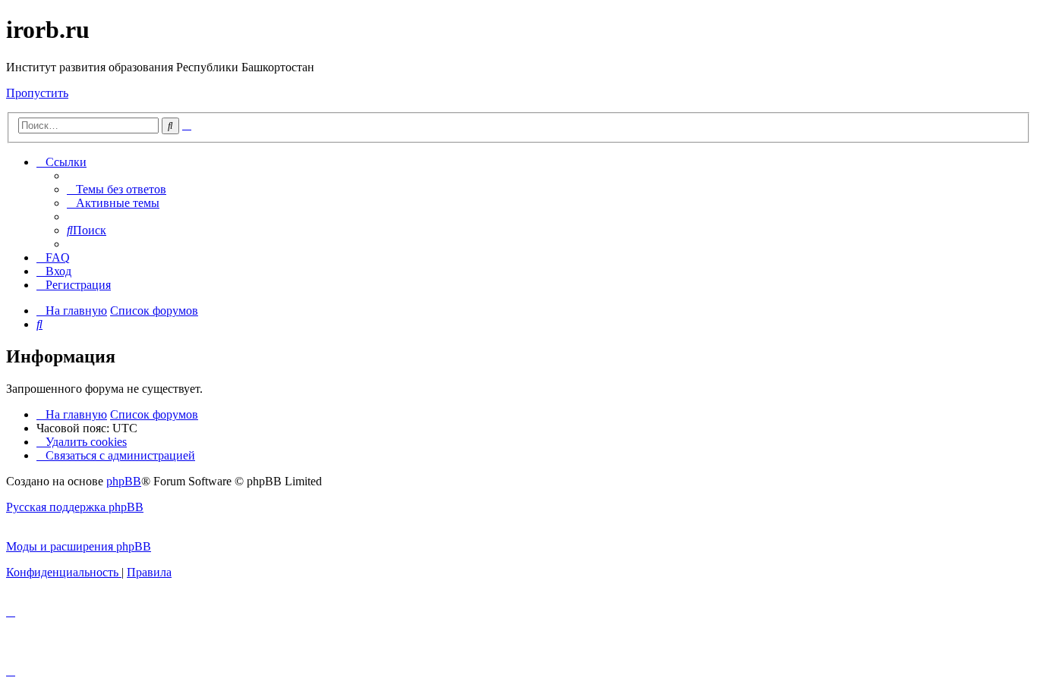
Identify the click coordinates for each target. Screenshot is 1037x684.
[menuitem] (116, 189)
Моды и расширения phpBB (78, 546)
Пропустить (37, 92)
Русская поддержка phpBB (74, 506)
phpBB (123, 481)
